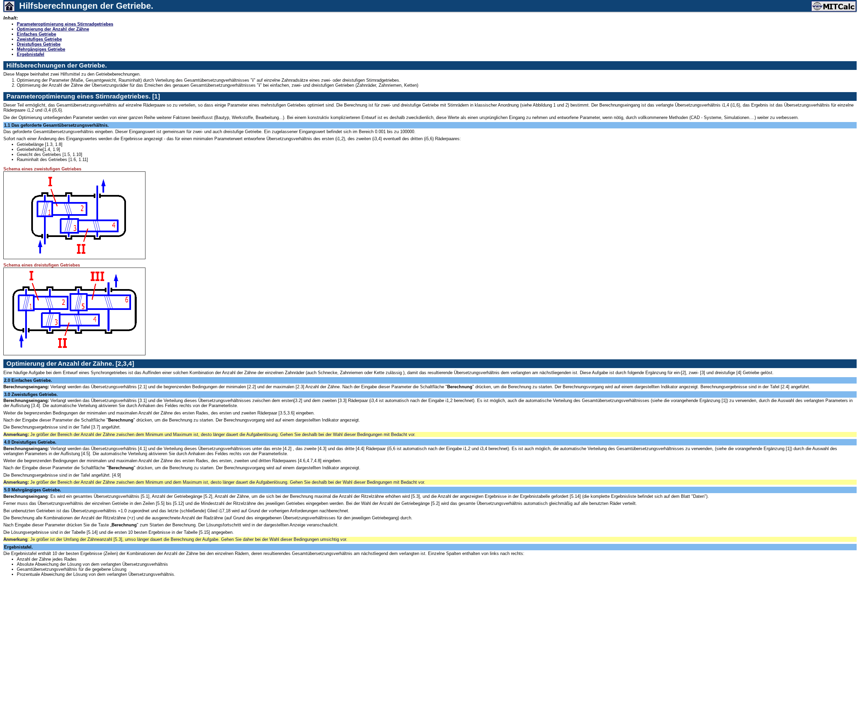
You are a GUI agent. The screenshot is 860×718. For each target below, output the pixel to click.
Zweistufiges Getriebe (39, 39)
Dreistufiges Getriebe (38, 44)
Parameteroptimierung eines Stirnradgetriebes (65, 24)
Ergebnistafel (30, 54)
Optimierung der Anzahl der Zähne (53, 29)
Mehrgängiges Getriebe (41, 49)
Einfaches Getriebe (36, 34)
